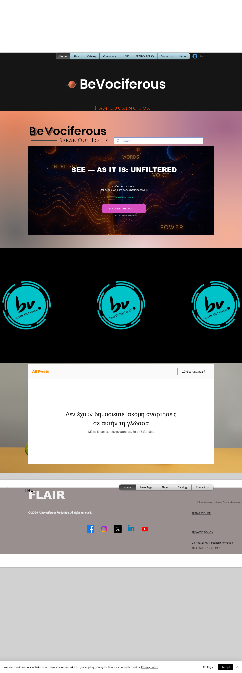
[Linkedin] (131, 529)
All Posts (40, 371)
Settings (208, 667)
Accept (226, 667)
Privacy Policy (149, 667)
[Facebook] (90, 529)
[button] (72, 84)
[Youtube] (145, 529)
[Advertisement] (113, 26)
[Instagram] (104, 529)
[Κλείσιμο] (237, 667)
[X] (118, 529)
